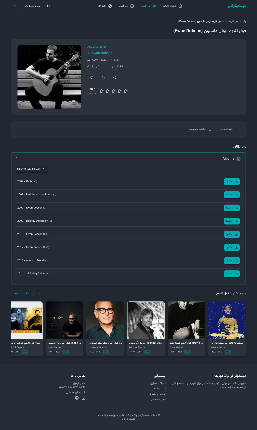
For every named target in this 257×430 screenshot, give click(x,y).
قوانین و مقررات (157, 394)
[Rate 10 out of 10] (125, 91)
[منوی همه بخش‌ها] (14, 6)
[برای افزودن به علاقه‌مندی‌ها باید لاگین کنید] (91, 77)
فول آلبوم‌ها (232, 22)
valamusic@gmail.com (72, 387)
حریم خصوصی (158, 399)
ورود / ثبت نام (32, 6)
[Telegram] (77, 398)
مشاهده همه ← (20, 293)
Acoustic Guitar (96, 47)
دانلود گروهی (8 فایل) (28, 169)
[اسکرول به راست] (39, 293)
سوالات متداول (158, 383)
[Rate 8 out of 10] (119, 91)
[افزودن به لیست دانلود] (103, 77)
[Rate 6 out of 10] (113, 91)
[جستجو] (48, 6)
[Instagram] (83, 398)
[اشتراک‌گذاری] (114, 77)
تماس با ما (160, 389)
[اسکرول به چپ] (33, 293)
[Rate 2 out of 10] (101, 91)
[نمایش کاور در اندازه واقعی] (49, 77)
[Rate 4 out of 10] (107, 91)
